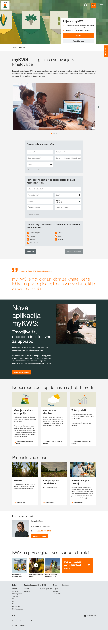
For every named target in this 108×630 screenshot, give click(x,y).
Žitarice (32, 239)
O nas (55, 585)
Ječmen (15, 596)
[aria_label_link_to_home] (5, 5)
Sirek (59, 236)
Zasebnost (24, 621)
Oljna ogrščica (17, 594)
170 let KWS (57, 594)
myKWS (43, 585)
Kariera (55, 591)
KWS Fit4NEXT (17, 606)
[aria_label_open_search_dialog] (86, 5)
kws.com (72, 565)
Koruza (32, 236)
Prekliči (30, 251)
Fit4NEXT (61, 233)
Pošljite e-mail (39, 536)
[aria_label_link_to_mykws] (93, 5)
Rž (13, 601)
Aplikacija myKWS (21, 372)
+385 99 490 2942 (44, 531)
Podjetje (55, 589)
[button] (36, 567)
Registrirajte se (78, 41)
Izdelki (14, 585)
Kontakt (65, 585)
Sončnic (60, 239)
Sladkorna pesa (35, 233)
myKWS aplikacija (46, 589)
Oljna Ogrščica (35, 243)
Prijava (78, 35)
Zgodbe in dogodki (31, 585)
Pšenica (15, 599)
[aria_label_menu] (102, 5)
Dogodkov (27, 591)
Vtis (32, 621)
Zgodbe (26, 589)
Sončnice (15, 591)
